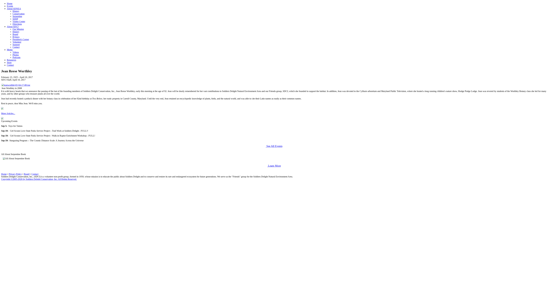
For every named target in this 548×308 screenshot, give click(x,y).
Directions (17, 24)
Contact (16, 47)
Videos (16, 52)
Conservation (19, 14)
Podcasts (16, 57)
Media (10, 49)
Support (16, 44)
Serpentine (17, 16)
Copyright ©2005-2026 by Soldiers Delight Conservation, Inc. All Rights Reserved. (39, 179)
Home (9, 3)
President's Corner (21, 39)
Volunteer (17, 42)
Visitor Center (19, 21)
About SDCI (12, 26)
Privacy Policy (15, 174)
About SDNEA (14, 8)
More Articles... (8, 113)
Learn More (274, 165)
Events (10, 6)
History (16, 11)
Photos (16, 55)
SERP (15, 19)
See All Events (274, 146)
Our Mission (18, 29)
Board (15, 34)
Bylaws (16, 37)
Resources (11, 60)
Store (9, 62)
